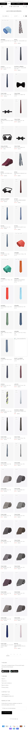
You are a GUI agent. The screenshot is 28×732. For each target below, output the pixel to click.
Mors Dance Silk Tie (19, 306)
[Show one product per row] (23, 16)
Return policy (5, 685)
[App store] (5, 671)
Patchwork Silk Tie (6, 411)
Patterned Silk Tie (6, 515)
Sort (16, 16)
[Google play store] (14, 671)
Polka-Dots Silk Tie (19, 385)
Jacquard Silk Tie (19, 120)
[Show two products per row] (26, 16)
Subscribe (6, 712)
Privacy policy (5, 687)
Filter (6, 16)
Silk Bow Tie (4, 200)
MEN (9, 3)
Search (3, 678)
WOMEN (3, 3)
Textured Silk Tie (19, 359)
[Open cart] (26, 6)
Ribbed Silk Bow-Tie (19, 94)
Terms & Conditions (7, 683)
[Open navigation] (1, 6)
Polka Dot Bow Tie (19, 147)
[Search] (24, 6)
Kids (13, 3)
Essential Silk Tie (6, 67)
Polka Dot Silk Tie (6, 94)
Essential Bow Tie (6, 147)
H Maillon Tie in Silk (6, 359)
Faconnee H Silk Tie (6, 306)
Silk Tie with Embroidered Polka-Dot (20, 646)
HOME (18, 3)
